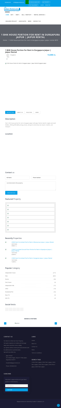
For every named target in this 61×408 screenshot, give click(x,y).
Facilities (29, 112)
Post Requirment (33, 5)
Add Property (45, 2)
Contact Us (37, 21)
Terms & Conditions (37, 353)
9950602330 (8, 2)
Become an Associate (34, 2)
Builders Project (11, 21)
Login (42, 5)
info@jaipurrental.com (18, 2)
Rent (17, 14)
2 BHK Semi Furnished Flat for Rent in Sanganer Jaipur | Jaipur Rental (32, 258)
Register (47, 5)
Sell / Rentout (27, 14)
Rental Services (39, 14)
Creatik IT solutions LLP (38, 401)
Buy (12, 14)
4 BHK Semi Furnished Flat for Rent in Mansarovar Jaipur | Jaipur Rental (33, 242)
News (29, 21)
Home (7, 14)
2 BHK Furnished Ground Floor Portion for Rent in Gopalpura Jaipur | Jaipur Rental (32, 250)
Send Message (11, 193)
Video (37, 112)
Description (10, 112)
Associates (22, 21)
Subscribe (9, 389)
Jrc (7, 59)
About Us (20, 112)
